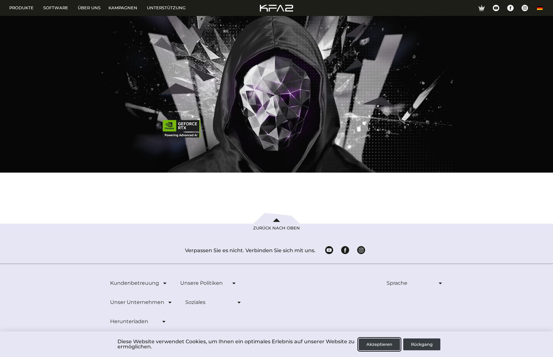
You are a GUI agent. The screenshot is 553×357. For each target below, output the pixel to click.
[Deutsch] (540, 8)
